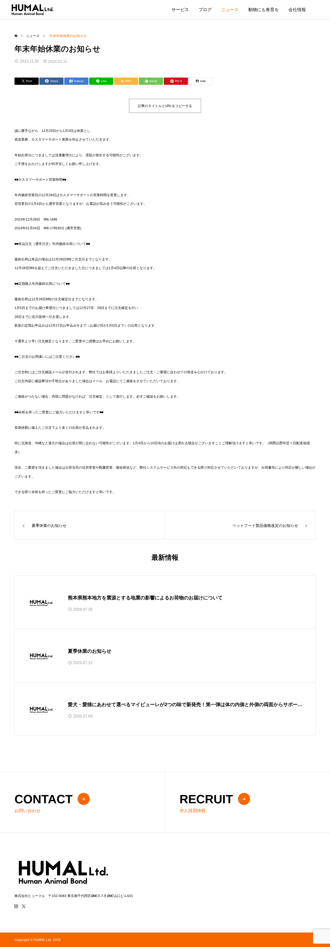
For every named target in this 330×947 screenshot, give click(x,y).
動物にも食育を (263, 9)
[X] (24, 906)
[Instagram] (16, 906)
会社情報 (297, 9)
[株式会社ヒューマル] (32, 9)
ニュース (230, 9)
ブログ (205, 9)
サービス (180, 9)
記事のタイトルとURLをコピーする (165, 106)
